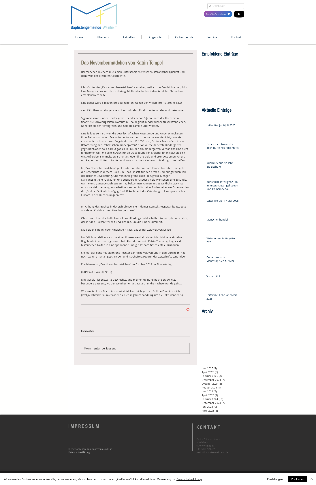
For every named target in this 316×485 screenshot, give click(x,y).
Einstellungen (275, 479)
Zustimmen (297, 479)
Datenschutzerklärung (189, 479)
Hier (70, 448)
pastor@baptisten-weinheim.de (212, 452)
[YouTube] (239, 14)
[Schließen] (311, 479)
